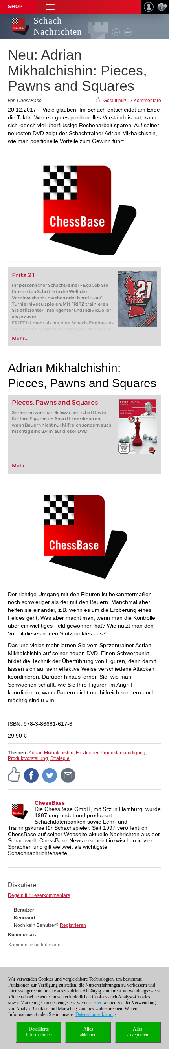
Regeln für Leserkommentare (39, 895)
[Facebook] (31, 775)
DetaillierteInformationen (39, 1032)
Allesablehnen (88, 1032)
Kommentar (21, 934)
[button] (50, 7)
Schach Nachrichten (57, 26)
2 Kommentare (145, 100)
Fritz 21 (23, 275)
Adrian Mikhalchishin (51, 753)
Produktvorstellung (28, 758)
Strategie (60, 758)
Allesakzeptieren (137, 1032)
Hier (97, 1002)
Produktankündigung (123, 753)
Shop (15, 6)
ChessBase (50, 803)
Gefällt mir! (114, 100)
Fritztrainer (87, 753)
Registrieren (73, 925)
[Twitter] (50, 775)
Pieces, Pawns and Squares (55, 402)
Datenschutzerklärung (95, 1014)
